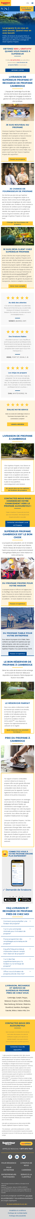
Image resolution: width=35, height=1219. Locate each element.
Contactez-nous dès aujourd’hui (17, 1048)
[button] (2, 8)
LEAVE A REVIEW (17, 424)
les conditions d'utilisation (24, 1198)
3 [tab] (17, 896)
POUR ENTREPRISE (9, 1169)
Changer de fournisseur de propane (17, 223)
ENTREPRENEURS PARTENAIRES (8, 1176)
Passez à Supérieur (17, 604)
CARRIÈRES (26, 1170)
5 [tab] (23, 896)
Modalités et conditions (17, 1210)
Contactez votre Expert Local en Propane (17, 524)
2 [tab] (14, 896)
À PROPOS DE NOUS (26, 1164)
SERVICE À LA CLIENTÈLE (26, 1176)
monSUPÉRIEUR (22, 274)
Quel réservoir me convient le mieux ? (17, 731)
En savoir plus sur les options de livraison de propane (17, 489)
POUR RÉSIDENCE (8, 1163)
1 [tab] (11, 896)
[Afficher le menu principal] (32, 3)
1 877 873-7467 (26, 1149)
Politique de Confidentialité (17, 1213)
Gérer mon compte (17, 286)
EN (28, 3)
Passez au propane (17, 159)
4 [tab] (20, 896)
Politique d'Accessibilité (17, 1216)
